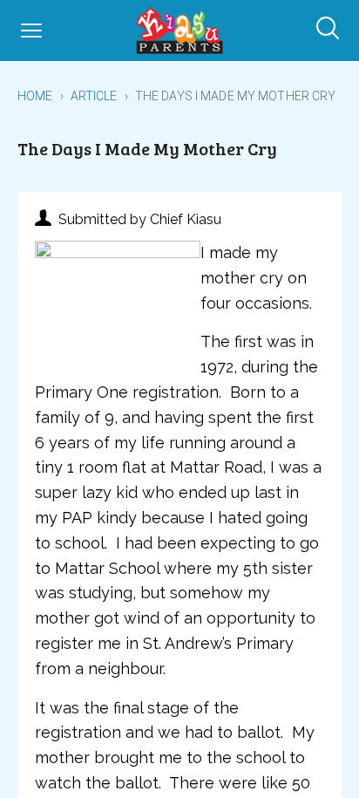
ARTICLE (94, 96)
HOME (35, 96)
